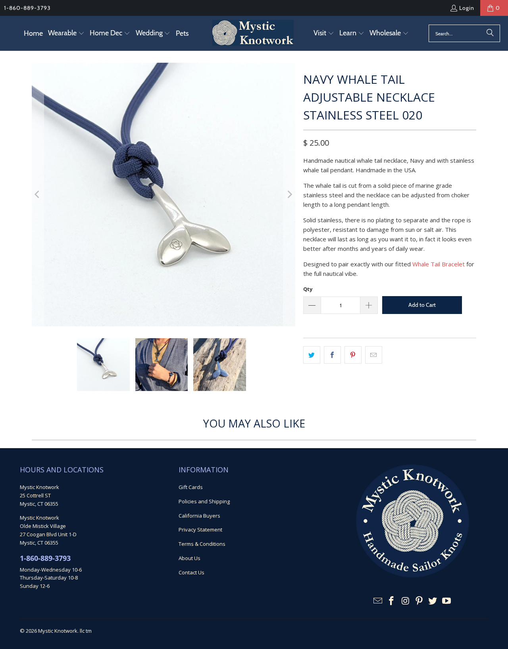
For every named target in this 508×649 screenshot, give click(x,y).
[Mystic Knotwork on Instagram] (406, 601)
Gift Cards (191, 487)
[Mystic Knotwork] (253, 33)
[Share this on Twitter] (311, 355)
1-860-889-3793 (27, 8)
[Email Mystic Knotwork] (378, 601)
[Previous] (37, 194)
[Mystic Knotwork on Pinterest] (419, 601)
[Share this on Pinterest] (353, 355)
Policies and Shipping (204, 501)
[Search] (490, 33)
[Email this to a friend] (373, 355)
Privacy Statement (200, 529)
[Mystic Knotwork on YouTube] (447, 601)
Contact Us (191, 572)
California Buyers (199, 515)
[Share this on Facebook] (332, 355)
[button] (66, 33)
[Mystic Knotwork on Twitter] (433, 601)
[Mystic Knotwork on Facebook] (392, 601)
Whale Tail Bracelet (438, 264)
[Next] (289, 194)
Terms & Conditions (202, 543)
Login (466, 8)
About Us (189, 558)
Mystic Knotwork (57, 630)
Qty (307, 289)
